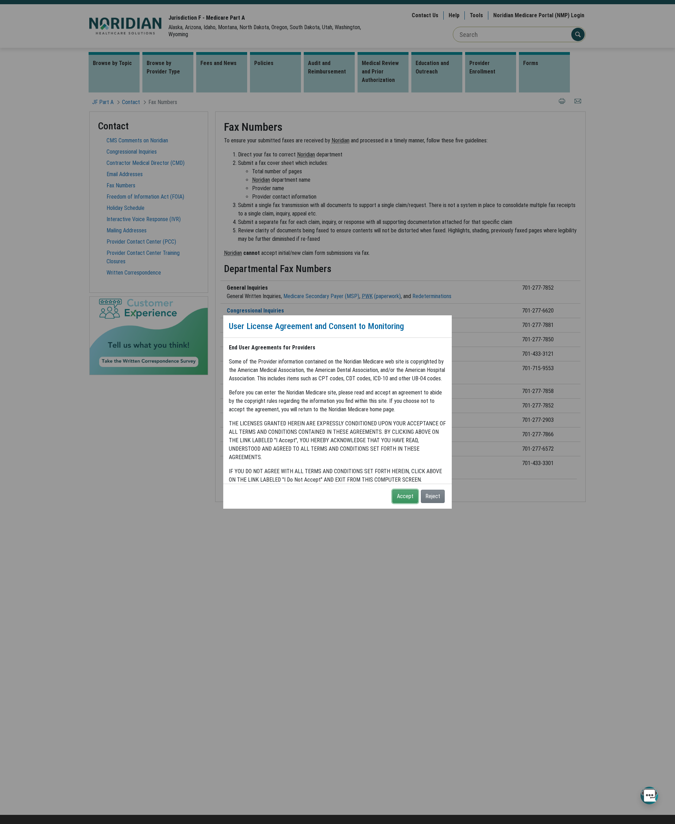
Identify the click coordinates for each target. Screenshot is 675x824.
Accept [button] (405, 496)
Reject (432, 496)
